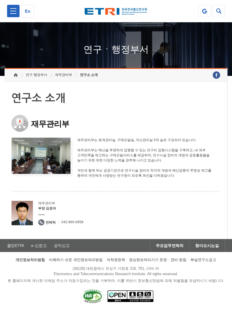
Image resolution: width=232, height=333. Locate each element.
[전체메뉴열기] (13, 11)
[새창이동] (204, 11)
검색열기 (218, 11)
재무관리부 (63, 75)
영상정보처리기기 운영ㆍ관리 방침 (157, 260)
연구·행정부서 (36, 75)
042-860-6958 (72, 222)
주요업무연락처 (170, 245)
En (27, 11)
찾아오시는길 (207, 245)
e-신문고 (39, 245)
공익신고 (62, 245)
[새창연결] (216, 75)
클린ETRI (15, 245)
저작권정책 (116, 260)
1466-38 (152, 268)
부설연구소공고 (203, 260)
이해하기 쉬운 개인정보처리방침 (76, 260)
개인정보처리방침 (30, 260)
